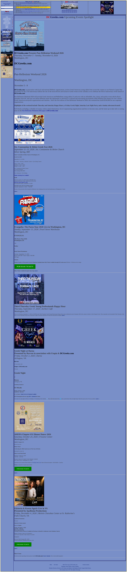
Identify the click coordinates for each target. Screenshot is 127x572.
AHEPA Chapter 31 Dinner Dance (30, 9)
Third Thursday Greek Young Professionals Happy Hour (29, 3)
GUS (69, 569)
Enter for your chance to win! (21, 182)
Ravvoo (16, 361)
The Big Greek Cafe (36, 462)
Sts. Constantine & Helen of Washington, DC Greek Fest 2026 (29, 11)
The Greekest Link (64, 569)
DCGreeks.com (21, 53)
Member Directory (53, 568)
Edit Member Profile (76, 568)
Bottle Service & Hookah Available (28, 394)
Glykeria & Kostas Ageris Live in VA (31, 8)
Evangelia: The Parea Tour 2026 (25, 12)
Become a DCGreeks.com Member (64, 568)
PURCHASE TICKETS (25, 267)
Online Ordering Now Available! (21, 175)
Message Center (64, 566)
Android (33, 396)
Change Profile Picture (86, 568)
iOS (30, 396)
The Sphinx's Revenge (75, 569)
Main (51, 564)
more (16, 191)
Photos (69, 566)
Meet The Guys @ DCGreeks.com (70, 564)
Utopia (16, 366)
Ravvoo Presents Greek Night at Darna (26, 2)
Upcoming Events (69, 9)
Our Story (56, 564)
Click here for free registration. (7, 14)
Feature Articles (86, 564)
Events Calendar (75, 566)
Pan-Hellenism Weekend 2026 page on (40, 110)
